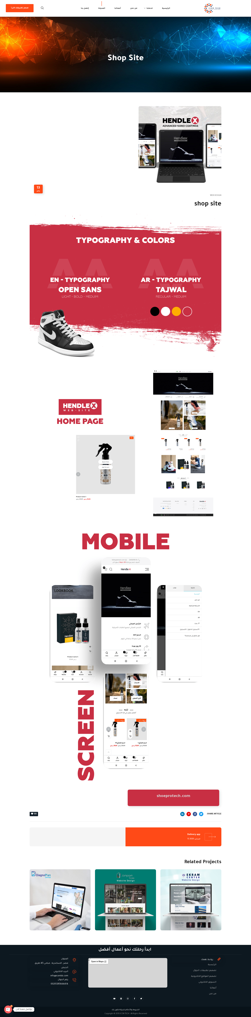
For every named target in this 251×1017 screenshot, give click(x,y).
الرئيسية (212, 965)
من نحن (212, 994)
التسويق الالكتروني (207, 982)
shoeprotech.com (173, 796)
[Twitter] (141, 998)
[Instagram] (128, 998)
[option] (191, 902)
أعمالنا (213, 988)
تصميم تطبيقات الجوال (204, 970)
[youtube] (114, 998)
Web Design (215, 196)
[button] (42, 8)
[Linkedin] (121, 998)
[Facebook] (134, 998)
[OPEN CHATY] (8, 1009)
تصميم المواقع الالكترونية (203, 976)
